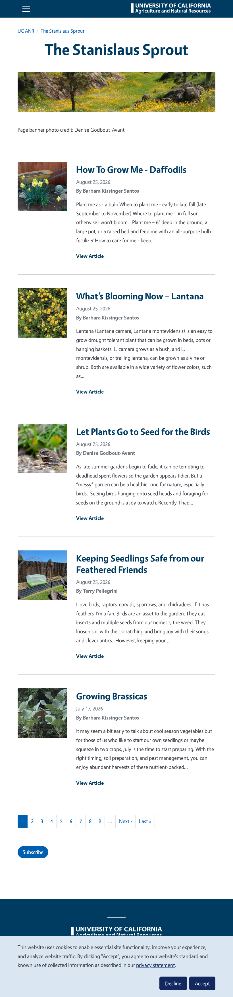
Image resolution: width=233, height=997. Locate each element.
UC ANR (26, 31)
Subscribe (32, 852)
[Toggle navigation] (26, 9)
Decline (173, 983)
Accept (202, 983)
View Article (90, 256)
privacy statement (155, 965)
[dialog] (116, 966)
